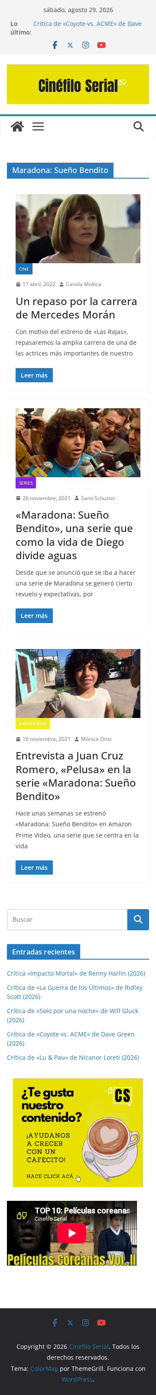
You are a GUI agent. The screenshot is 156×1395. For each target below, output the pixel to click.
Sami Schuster (98, 498)
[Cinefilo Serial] (17, 126)
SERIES (25, 483)
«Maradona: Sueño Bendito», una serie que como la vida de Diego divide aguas (74, 534)
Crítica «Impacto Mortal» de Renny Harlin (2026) (76, 973)
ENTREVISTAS (32, 724)
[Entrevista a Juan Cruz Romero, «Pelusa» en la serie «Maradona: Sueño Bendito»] (78, 683)
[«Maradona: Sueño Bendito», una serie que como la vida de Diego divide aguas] (78, 442)
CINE (24, 269)
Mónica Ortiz (96, 739)
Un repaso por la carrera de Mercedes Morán (76, 307)
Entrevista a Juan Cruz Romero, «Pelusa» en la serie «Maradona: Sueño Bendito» (76, 775)
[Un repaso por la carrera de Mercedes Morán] (78, 228)
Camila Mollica (83, 284)
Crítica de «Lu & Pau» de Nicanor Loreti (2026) (73, 1057)
